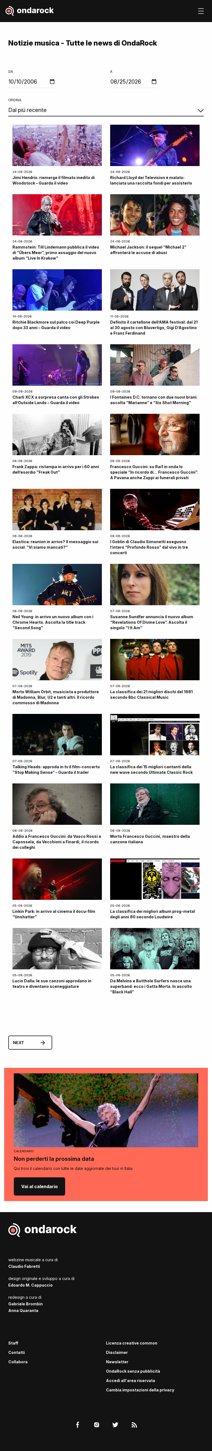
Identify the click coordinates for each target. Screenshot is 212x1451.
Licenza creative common (131, 1343)
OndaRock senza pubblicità (133, 1371)
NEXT (18, 1042)
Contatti (16, 1352)
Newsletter (117, 1361)
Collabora (18, 1361)
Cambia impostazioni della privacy (140, 1390)
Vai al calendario (39, 1186)
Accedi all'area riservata (130, 1380)
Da (10, 71)
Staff (13, 1343)
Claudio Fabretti (24, 1266)
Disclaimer (117, 1352)
